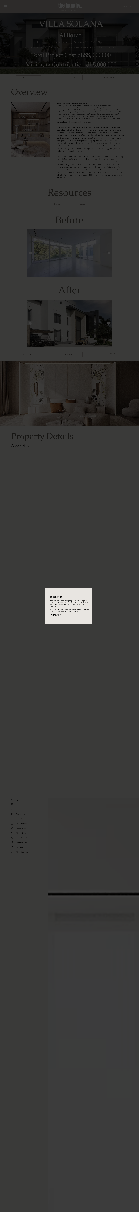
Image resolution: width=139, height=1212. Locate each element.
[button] (88, 592)
